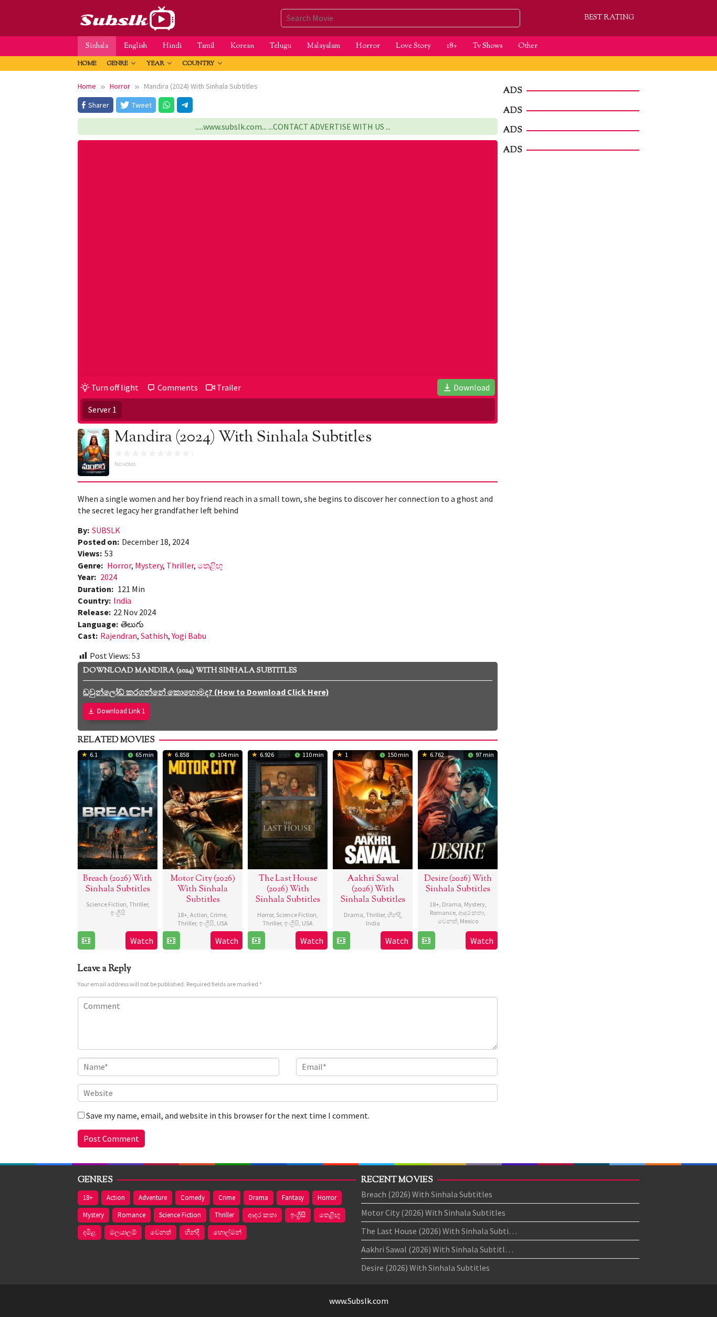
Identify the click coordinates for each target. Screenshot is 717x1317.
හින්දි (393, 915)
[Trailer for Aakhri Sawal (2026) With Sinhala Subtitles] (341, 940)
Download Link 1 (121, 711)
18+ (182, 915)
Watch (141, 940)
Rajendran (118, 635)
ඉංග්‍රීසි (117, 912)
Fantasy (293, 1197)
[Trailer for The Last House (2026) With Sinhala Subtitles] (256, 940)
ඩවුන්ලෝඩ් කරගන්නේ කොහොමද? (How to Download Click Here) (206, 692)
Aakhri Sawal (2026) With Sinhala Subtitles (372, 889)
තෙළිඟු (210, 565)
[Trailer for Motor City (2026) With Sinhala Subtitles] (171, 940)
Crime (218, 915)
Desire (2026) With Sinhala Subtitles (458, 884)
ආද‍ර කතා (471, 912)
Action (198, 915)
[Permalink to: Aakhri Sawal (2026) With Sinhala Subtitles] (372, 808)
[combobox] (400, 18)
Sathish (154, 635)
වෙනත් (447, 921)
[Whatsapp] (166, 105)
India (122, 600)
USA (222, 923)
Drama (353, 915)
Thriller (180, 565)
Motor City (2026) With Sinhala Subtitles (203, 889)
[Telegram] (185, 105)
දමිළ (89, 1232)
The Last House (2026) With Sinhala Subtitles (287, 889)
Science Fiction (106, 904)
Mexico (469, 921)
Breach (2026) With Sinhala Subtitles (117, 884)
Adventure (153, 1197)
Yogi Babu (189, 635)
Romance (443, 912)
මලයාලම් (123, 1232)
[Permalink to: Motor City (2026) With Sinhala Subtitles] (202, 808)
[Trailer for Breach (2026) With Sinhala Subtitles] (86, 940)
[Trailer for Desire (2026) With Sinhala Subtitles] (426, 940)
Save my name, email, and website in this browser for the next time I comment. (228, 1115)
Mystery (149, 565)
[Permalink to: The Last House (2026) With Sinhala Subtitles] (287, 808)
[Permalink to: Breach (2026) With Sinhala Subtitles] (117, 808)
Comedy (193, 1197)
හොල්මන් (227, 1232)
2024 (108, 577)
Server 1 (102, 409)
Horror (119, 565)
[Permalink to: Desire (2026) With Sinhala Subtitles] (457, 808)
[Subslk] (127, 17)
